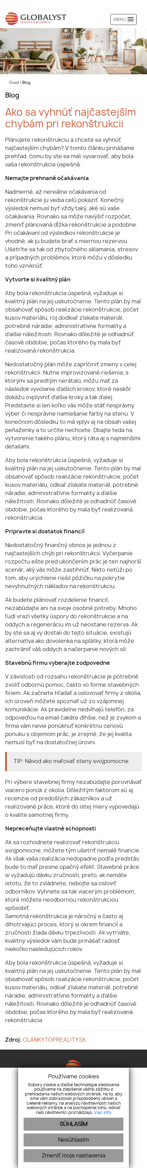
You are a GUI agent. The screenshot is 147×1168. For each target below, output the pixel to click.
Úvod (13, 83)
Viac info (102, 1112)
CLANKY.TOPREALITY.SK (54, 1040)
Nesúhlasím (73, 1140)
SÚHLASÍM (74, 1124)
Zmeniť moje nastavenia (73, 1155)
